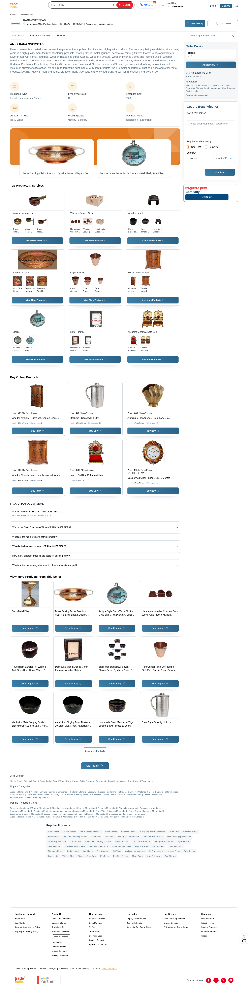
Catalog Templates (97, 940)
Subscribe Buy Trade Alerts (138, 927)
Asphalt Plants (141, 846)
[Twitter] (223, 980)
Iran (98, 968)
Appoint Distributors (98, 944)
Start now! (207, 197)
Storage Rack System (164, 841)
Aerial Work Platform (141, 841)
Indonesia (63, 968)
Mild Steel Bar (54, 846)
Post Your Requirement (174, 918)
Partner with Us (59, 947)
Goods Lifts (53, 856)
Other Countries (109, 968)
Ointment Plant (175, 846)
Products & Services (40, 35)
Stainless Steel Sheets (75, 846)
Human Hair (53, 832)
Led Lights (88, 851)
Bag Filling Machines (121, 846)
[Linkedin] (216, 980)
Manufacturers (207, 918)
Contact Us (57, 942)
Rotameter (96, 836)
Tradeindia (14, 15)
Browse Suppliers (172, 923)
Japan (17, 968)
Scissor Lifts (53, 836)
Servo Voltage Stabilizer (90, 832)
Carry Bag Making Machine (152, 832)
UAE (72, 968)
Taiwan (33, 968)
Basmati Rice (111, 832)
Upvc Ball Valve (153, 856)
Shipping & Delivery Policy (26, 931)
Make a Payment (59, 951)
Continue (219, 172)
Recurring (214, 147)
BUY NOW (36, 431)
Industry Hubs (207, 923)
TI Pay (92, 927)
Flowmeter (109, 836)
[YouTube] (230, 980)
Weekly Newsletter (60, 955)
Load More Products (95, 751)
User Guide (19, 923)
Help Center (19, 918)
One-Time (196, 147)
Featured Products (209, 931)
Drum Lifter (174, 832)
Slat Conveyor (158, 846)
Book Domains (95, 923)
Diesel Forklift (121, 841)
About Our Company (61, 918)
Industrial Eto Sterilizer (153, 836)
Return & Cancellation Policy (27, 927)
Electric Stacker (190, 832)
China (25, 968)
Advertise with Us (97, 918)
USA (92, 968)
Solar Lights (189, 851)
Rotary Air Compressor (128, 836)
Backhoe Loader (128, 832)
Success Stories (59, 923)
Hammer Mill (75, 841)
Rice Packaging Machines (179, 836)
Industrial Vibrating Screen (75, 836)
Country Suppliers (209, 927)
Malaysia (53, 968)
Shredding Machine (57, 841)
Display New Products (136, 918)
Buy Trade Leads (134, 923)
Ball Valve (117, 851)
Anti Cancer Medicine (135, 851)
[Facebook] (208, 980)
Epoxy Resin (183, 841)
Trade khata (94, 931)
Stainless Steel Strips (98, 846)
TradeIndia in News (60, 931)
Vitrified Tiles (68, 856)
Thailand (42, 968)
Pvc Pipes (104, 856)
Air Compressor (156, 851)
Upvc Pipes (137, 856)
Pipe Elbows (170, 856)
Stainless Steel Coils (87, 856)
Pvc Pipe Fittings (120, 856)
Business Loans (96, 936)
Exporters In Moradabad (197, 95)
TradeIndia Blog (59, 927)
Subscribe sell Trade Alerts (176, 927)
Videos (204, 936)
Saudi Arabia (82, 968)
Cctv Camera (102, 851)
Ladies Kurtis (73, 851)
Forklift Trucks (69, 832)
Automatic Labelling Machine (98, 841)
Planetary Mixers (55, 851)
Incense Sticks (173, 851)
